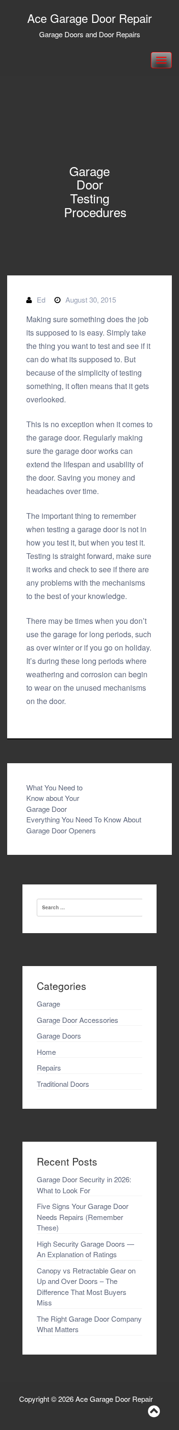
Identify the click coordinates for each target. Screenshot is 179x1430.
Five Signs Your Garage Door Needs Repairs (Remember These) (82, 1216)
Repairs (49, 1067)
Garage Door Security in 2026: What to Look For (84, 1184)
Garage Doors (59, 1035)
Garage (48, 1004)
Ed (41, 299)
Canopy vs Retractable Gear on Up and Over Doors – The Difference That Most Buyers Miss (86, 1286)
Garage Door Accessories (77, 1020)
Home (46, 1052)
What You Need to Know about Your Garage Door (54, 798)
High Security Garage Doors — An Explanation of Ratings (85, 1249)
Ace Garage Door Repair (89, 18)
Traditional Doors (63, 1084)
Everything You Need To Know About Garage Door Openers (83, 824)
